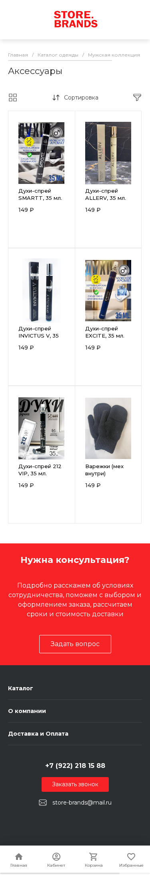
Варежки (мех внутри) (104, 470)
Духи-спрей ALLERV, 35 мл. (105, 194)
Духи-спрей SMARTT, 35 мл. (40, 194)
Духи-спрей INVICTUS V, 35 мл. (38, 335)
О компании (27, 711)
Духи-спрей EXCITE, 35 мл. (104, 332)
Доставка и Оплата (38, 733)
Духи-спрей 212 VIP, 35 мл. (40, 470)
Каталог (20, 688)
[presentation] (13, 158)
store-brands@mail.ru (82, 802)
